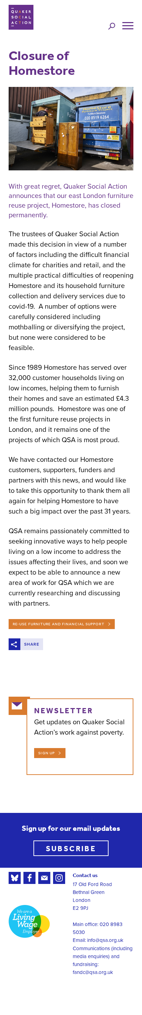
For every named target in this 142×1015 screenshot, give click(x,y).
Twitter (15, 878)
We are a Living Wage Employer (29, 921)
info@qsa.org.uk (105, 940)
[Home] (21, 17)
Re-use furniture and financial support (58, 624)
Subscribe (71, 848)
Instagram (59, 878)
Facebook (29, 878)
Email (44, 878)
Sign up (46, 753)
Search (111, 26)
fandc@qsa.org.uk (93, 972)
